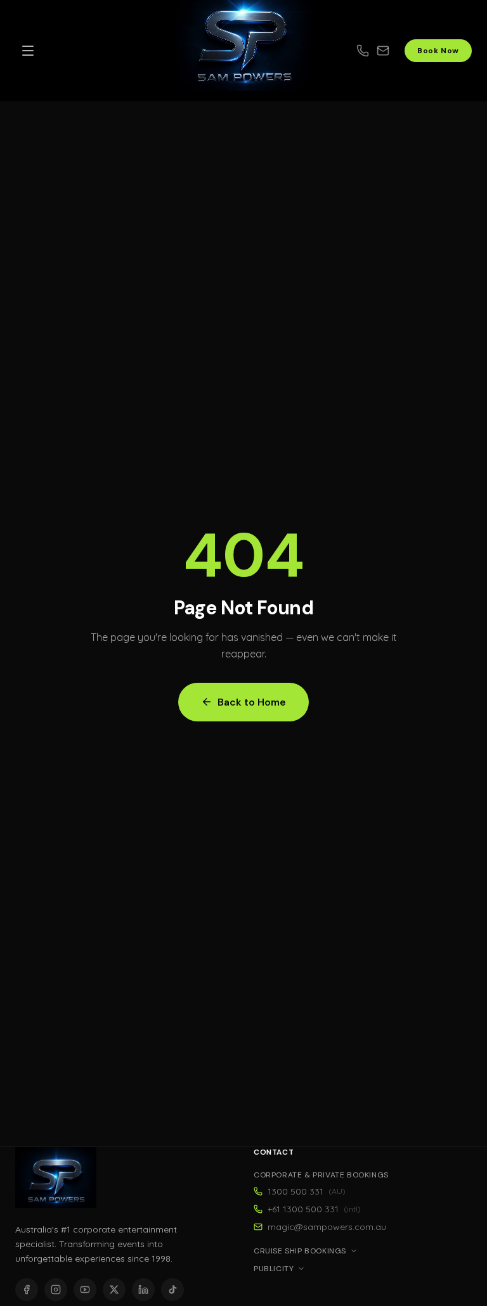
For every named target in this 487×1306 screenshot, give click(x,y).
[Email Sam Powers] (391, 51)
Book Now (438, 51)
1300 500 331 (307, 1191)
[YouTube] (85, 1289)
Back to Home (252, 702)
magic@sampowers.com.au (327, 1227)
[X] (114, 1289)
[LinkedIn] (143, 1289)
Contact (274, 1152)
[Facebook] (26, 1289)
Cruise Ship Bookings (300, 1251)
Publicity (274, 1269)
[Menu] (28, 50)
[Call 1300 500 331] (363, 51)
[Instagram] (55, 1289)
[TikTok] (172, 1289)
